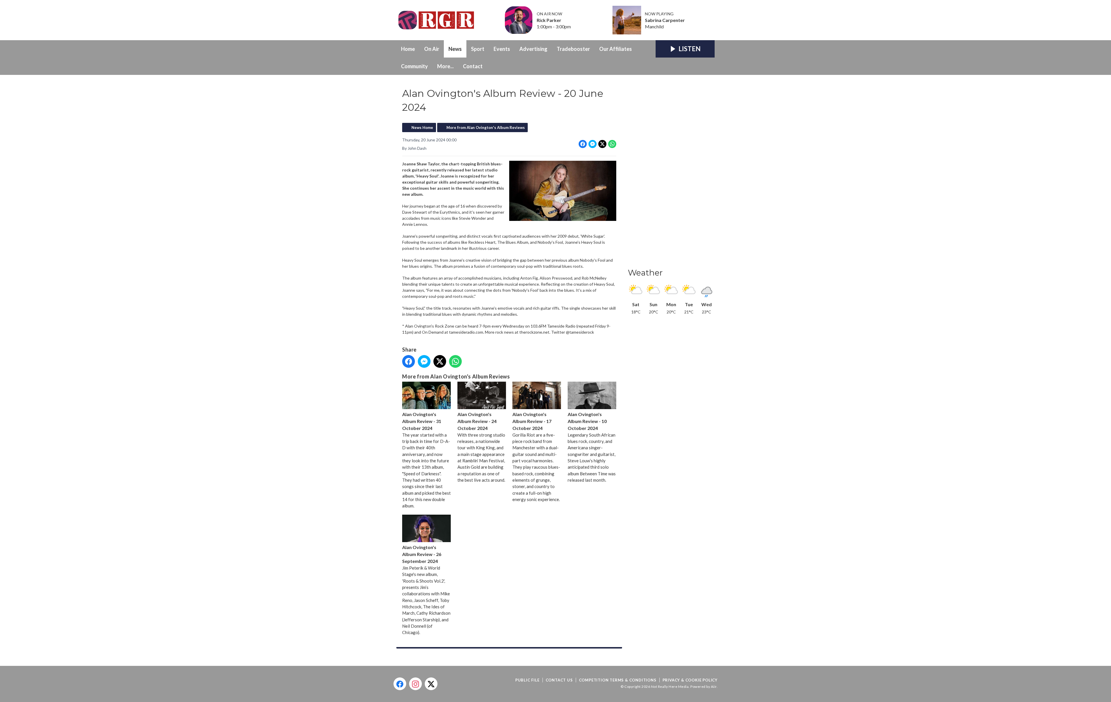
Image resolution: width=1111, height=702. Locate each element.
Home (408, 49)
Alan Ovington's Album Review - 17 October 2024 (531, 421)
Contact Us (559, 680)
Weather (645, 273)
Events (502, 49)
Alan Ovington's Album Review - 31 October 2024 (421, 421)
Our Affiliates (615, 49)
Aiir (714, 686)
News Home (422, 127)
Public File (527, 680)
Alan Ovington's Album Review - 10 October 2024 (587, 421)
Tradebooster (573, 49)
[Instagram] (415, 683)
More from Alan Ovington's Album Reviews (485, 127)
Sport (477, 49)
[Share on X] (602, 144)
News (455, 49)
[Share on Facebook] (583, 144)
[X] (431, 683)
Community (414, 66)
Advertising (533, 49)
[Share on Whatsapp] (612, 144)
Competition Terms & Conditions (617, 680)
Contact (473, 66)
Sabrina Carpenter (665, 20)
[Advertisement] (671, 173)
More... (445, 66)
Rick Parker (549, 20)
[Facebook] (399, 683)
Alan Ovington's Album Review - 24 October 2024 (476, 421)
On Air (431, 49)
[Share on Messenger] (592, 144)
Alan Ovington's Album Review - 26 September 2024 (421, 554)
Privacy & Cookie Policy (690, 680)
